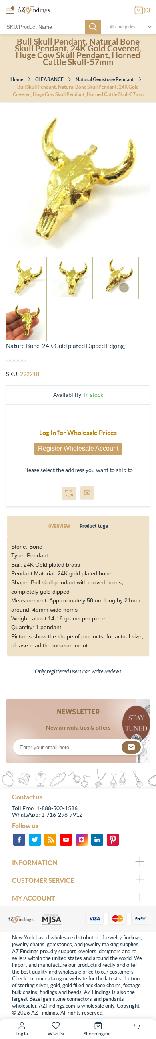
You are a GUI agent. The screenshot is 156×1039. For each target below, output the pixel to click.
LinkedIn (97, 840)
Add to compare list (69, 493)
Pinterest (113, 840)
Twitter (35, 840)
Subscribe (131, 747)
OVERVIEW (59, 526)
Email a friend (87, 492)
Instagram (82, 840)
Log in (22, 1033)
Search (93, 27)
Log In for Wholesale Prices (78, 432)
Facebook (19, 840)
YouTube (66, 840)
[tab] (59, 526)
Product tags (94, 526)
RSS (50, 840)
